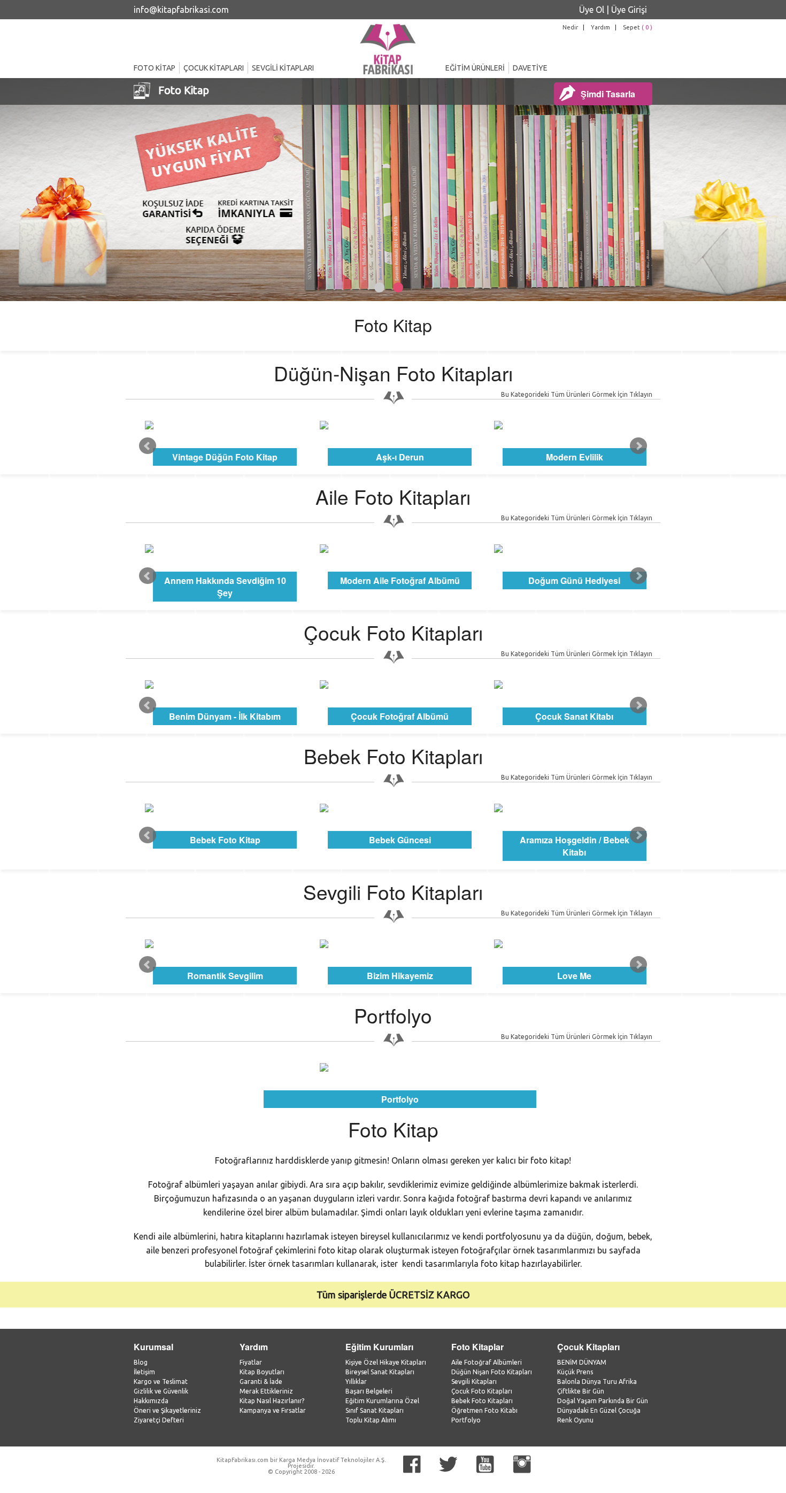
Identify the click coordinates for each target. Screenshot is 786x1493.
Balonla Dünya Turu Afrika (597, 1381)
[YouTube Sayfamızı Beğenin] (485, 1464)
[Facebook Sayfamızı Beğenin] (411, 1464)
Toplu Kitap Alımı (370, 1420)
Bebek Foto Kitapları (482, 1400)
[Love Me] (574, 944)
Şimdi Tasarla (608, 94)
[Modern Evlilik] (574, 425)
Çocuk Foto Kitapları (481, 1391)
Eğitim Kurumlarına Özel (382, 1400)
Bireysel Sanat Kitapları (379, 1371)
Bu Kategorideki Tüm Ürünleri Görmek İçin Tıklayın (576, 394)
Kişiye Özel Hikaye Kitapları (385, 1362)
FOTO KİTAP (154, 68)
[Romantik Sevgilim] (225, 944)
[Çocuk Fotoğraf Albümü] (399, 684)
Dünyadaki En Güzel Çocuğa (599, 1410)
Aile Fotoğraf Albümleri (486, 1362)
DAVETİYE (530, 68)
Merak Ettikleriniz (266, 1391)
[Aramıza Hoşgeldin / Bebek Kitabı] (574, 808)
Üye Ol (591, 9)
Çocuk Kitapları (588, 1347)
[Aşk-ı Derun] (399, 425)
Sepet (637, 27)
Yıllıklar (356, 1381)
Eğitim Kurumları (379, 1347)
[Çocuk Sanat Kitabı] (574, 684)
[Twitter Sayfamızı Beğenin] (448, 1464)
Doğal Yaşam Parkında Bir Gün (602, 1400)
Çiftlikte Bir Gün (580, 1391)
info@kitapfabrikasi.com (181, 9)
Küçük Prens (575, 1371)
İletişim (144, 1371)
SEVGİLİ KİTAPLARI (283, 68)
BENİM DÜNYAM (581, 1362)
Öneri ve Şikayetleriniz (167, 1410)
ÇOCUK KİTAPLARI (213, 68)
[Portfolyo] (400, 1067)
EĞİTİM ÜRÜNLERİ (475, 68)
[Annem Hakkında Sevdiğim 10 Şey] (225, 548)
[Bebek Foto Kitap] (225, 808)
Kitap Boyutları (262, 1371)
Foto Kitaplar (477, 1347)
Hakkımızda (151, 1400)
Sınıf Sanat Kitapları (374, 1410)
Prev (147, 446)
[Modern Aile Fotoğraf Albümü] (399, 548)
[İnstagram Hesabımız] (521, 1464)
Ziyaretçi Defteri (159, 1420)
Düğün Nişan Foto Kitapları (491, 1371)
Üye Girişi (629, 9)
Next (638, 446)
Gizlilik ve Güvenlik (161, 1391)
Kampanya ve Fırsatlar (273, 1410)
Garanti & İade (261, 1381)
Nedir (570, 27)
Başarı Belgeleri (368, 1391)
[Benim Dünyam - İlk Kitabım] (225, 684)
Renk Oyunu (575, 1420)
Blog (141, 1362)
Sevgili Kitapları (474, 1381)
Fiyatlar (251, 1362)
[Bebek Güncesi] (399, 808)
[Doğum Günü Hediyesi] (574, 548)
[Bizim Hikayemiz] (399, 944)
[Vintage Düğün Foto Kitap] (225, 425)
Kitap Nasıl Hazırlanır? (272, 1400)
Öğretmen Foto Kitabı (484, 1410)
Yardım (600, 27)
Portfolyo (466, 1420)
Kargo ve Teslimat (161, 1381)
